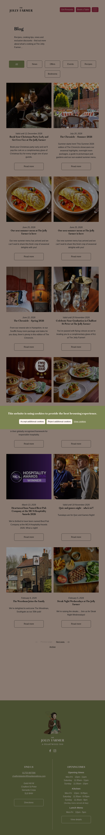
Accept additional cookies (32, 421)
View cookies (80, 421)
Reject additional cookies (59, 421)
